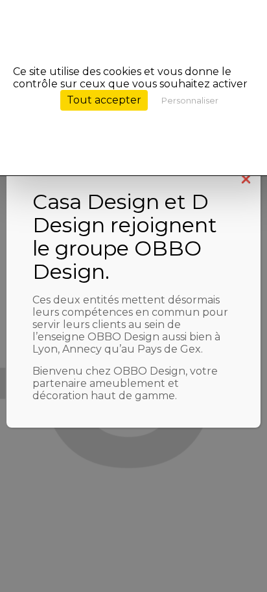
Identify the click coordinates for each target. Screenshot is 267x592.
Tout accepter (104, 100)
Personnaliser (189, 100)
